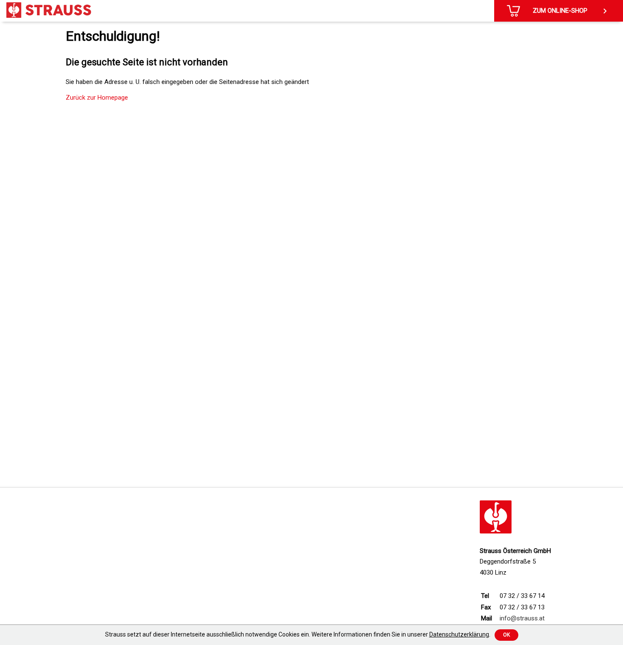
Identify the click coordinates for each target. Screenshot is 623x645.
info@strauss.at (522, 618)
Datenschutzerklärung (459, 634)
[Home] (48, 10)
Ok (506, 635)
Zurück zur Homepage (97, 97)
